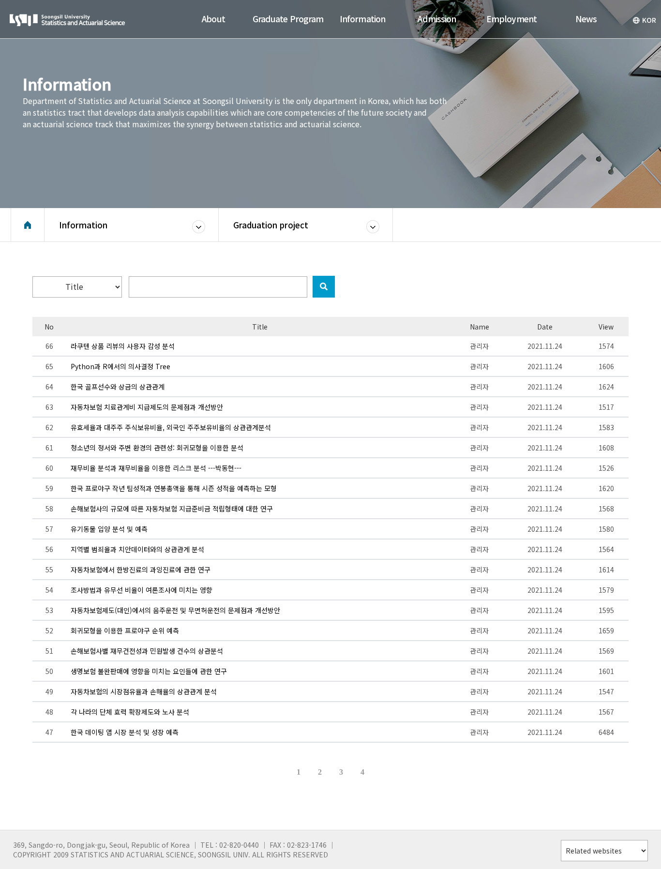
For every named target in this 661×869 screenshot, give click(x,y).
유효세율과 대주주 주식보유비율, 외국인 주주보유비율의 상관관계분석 (171, 427)
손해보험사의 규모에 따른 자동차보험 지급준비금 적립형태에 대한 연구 (172, 508)
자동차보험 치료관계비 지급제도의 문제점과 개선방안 (147, 407)
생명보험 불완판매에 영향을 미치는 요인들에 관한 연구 (149, 671)
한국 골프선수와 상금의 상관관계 (118, 386)
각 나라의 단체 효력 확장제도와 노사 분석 (130, 712)
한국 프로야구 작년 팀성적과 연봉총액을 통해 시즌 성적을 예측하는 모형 (174, 488)
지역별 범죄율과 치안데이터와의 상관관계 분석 (137, 549)
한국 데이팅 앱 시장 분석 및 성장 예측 (125, 732)
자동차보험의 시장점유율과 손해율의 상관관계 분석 (144, 691)
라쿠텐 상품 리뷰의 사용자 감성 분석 (123, 346)
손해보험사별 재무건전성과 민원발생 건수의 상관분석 (147, 651)
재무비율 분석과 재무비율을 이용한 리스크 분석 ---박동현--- (156, 468)
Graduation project (270, 225)
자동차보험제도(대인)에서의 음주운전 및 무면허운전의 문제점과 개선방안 (175, 610)
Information (83, 225)
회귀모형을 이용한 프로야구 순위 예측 (125, 630)
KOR (649, 20)
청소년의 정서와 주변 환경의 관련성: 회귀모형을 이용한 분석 (157, 447)
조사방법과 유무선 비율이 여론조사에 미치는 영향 (141, 590)
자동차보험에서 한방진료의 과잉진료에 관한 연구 (140, 569)
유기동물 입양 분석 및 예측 (109, 529)
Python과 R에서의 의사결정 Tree (120, 366)
